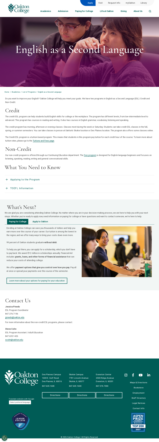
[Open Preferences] (4, 438)
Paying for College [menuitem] (84, 11)
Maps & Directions (138, 382)
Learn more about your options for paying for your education (37, 281)
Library (144, 3)
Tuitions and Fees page (43, 141)
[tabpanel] (79, 255)
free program (90, 155)
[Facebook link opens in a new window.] (134, 375)
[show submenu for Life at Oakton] (115, 12)
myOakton (130, 3)
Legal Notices (138, 403)
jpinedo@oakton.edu (14, 317)
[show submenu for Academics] (52, 12)
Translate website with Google (21, 399)
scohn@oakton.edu (14, 340)
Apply (90, 3)
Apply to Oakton (40, 221)
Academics (16, 92)
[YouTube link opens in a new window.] (141, 375)
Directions (55, 395)
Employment (138, 393)
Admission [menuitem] (63, 11)
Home (6, 92)
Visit (100, 3)
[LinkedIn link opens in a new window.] (149, 375)
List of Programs (29, 92)
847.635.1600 (48, 386)
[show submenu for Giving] (128, 12)
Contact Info (139, 408)
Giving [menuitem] (124, 11)
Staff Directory (139, 398)
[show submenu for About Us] (144, 12)
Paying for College (17, 221)
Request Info (114, 3)
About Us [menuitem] (138, 11)
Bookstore (138, 387)
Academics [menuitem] (45, 11)
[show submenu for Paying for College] (94, 12)
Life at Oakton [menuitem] (106, 11)
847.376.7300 (102, 386)
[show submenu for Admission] (70, 12)
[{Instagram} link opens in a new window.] (127, 375)
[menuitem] (153, 8)
